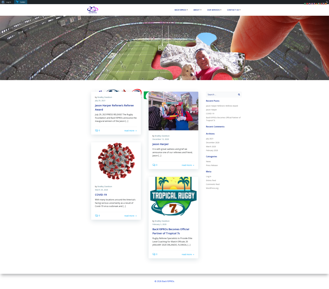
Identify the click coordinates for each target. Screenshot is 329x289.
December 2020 (212, 142)
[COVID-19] (116, 161)
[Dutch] (310, 3)
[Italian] (319, 3)
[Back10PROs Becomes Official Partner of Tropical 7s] (173, 195)
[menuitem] (2, 2)
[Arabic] (305, 3)
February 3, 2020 (159, 224)
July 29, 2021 (100, 100)
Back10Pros (180, 10)
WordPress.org (212, 188)
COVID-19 (210, 113)
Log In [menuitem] (8, 2)
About (196, 10)
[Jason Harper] (173, 110)
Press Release (212, 165)
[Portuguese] (321, 3)
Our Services (213, 10)
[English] (312, 3)
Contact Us (233, 10)
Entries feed (211, 180)
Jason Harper (211, 109)
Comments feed (213, 184)
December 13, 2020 (160, 139)
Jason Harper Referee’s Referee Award (222, 106)
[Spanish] (326, 3)
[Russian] (323, 3)
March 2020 (211, 146)
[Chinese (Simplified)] (307, 3)
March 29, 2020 (101, 190)
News (208, 161)
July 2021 (209, 138)
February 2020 (212, 150)
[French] (314, 3)
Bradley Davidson (104, 97)
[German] (317, 3)
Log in (208, 176)
